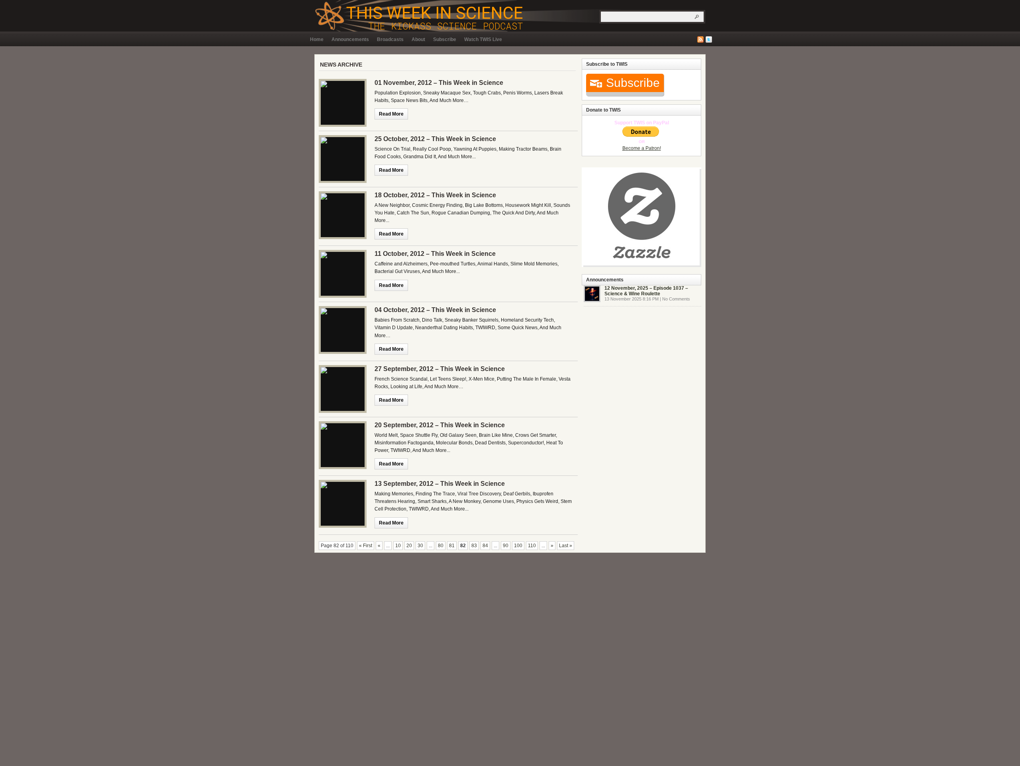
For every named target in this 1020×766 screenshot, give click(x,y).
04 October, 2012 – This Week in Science (435, 309)
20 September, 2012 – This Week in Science (440, 425)
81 (452, 545)
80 (440, 545)
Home (317, 39)
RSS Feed (700, 39)
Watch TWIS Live (483, 39)
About (418, 39)
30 (420, 545)
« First (365, 545)
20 (409, 545)
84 (485, 545)
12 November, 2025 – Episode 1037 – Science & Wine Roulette (646, 291)
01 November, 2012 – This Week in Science (439, 82)
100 (518, 545)
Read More (391, 114)
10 (398, 545)
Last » (565, 545)
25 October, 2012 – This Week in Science (435, 139)
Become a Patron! (641, 148)
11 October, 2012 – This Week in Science (435, 253)
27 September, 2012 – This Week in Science (440, 368)
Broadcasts (390, 39)
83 (474, 545)
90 (505, 545)
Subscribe (444, 39)
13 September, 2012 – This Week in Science (440, 483)
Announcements (350, 39)
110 (532, 545)
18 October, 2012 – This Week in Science (435, 195)
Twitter (709, 39)
